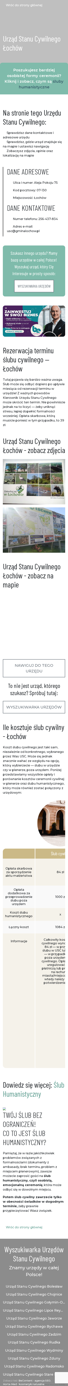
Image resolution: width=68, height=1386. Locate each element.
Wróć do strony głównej (23, 5)
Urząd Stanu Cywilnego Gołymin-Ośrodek (34, 1302)
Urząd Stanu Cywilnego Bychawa (34, 1326)
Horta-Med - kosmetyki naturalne (23, 1384)
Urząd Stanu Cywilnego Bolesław (34, 1286)
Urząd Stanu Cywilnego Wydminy (34, 1350)
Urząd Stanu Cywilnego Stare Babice (34, 1374)
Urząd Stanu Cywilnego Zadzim (34, 1334)
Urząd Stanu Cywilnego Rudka (34, 1342)
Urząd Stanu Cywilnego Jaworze (34, 1318)
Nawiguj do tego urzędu (34, 668)
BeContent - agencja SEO (34, 1380)
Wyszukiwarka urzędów (34, 286)
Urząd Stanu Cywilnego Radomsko (34, 1366)
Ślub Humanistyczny (33, 1089)
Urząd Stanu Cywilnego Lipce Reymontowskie (34, 1310)
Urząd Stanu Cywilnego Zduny (34, 1358)
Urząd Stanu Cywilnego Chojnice (34, 1294)
